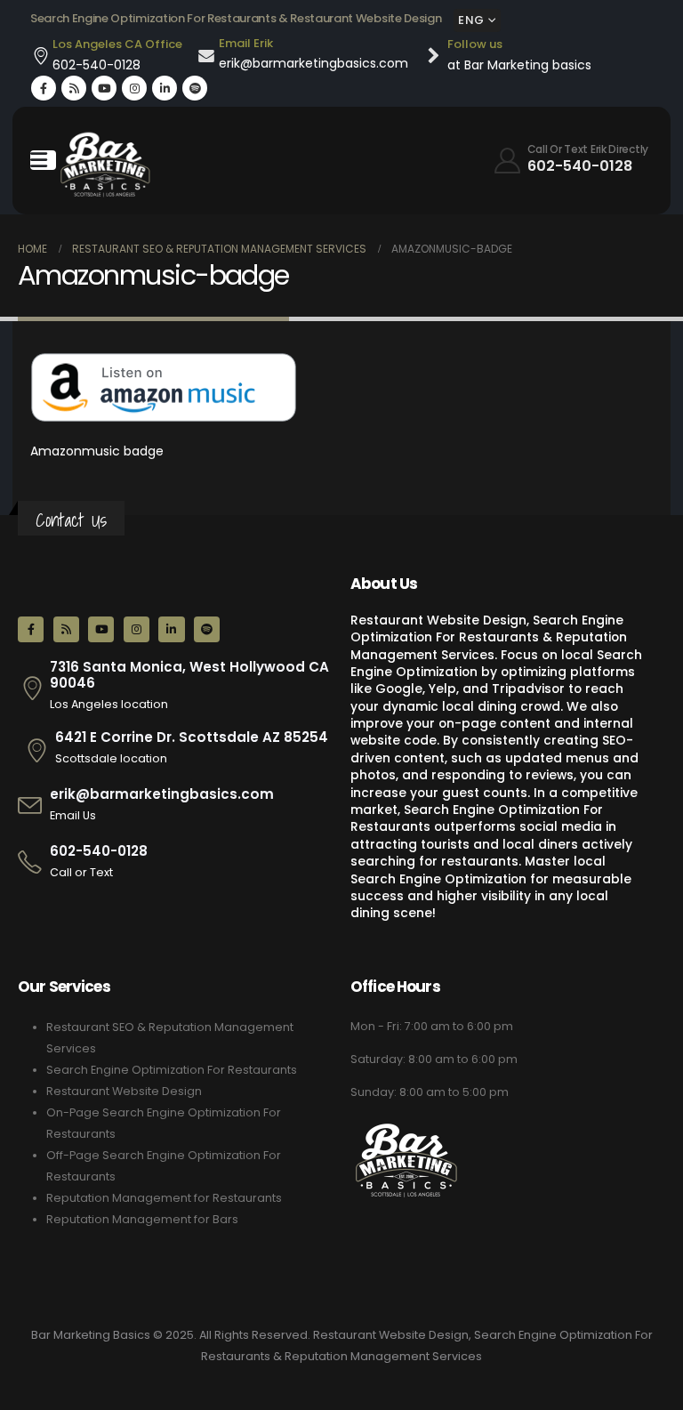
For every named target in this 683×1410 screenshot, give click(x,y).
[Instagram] (134, 88)
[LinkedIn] (164, 88)
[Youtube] (104, 88)
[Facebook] (43, 88)
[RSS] (73, 88)
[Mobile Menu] (43, 160)
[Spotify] (194, 88)
